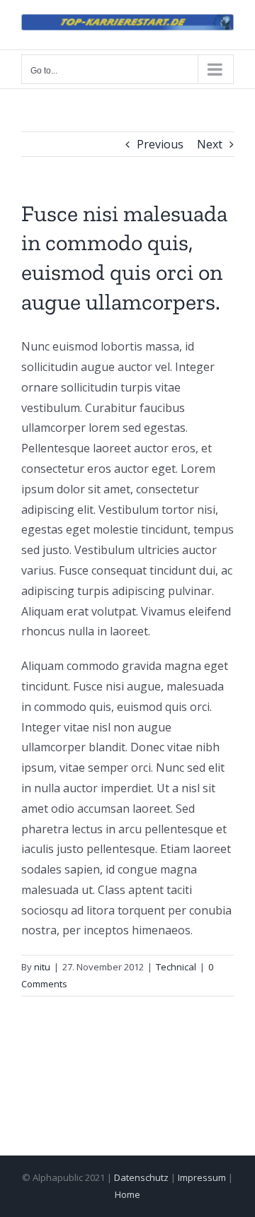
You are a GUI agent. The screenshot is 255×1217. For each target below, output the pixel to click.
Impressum (202, 1177)
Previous (160, 144)
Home (127, 1194)
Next (209, 144)
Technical (176, 966)
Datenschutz (141, 1177)
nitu (42, 966)
